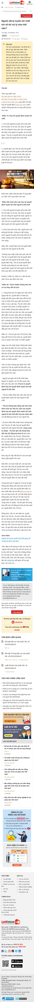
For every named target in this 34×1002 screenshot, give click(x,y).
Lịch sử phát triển (8, 881)
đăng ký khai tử (26, 491)
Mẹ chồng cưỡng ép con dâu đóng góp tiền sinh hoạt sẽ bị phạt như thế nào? (17, 785)
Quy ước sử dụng (8, 905)
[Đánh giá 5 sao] (10, 39)
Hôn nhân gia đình (9, 763)
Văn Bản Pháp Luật (7, 992)
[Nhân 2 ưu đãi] (17, 842)
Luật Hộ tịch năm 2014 (10, 102)
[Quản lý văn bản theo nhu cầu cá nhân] (17, 866)
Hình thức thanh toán (9, 902)
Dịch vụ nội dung (24, 889)
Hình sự (6, 751)
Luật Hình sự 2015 (18, 994)
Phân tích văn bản (24, 881)
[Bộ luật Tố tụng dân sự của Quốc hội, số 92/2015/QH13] (2, 654)
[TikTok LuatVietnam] (13, 951)
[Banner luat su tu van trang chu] (17, 738)
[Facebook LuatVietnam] (3, 951)
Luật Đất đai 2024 (7, 994)
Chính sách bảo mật (9, 907)
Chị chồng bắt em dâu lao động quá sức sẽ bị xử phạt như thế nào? (16, 771)
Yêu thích (17, 39)
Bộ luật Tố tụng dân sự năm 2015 (14, 99)
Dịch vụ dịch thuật (24, 884)
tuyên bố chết (20, 105)
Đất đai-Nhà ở (8, 802)
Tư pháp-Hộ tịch (14, 35)
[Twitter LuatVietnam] (16, 951)
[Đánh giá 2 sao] (4, 39)
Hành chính (8, 660)
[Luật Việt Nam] (17, 2)
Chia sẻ (25, 39)
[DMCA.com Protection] (21, 999)
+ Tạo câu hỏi (26, 16)
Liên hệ (5, 889)
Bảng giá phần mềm (9, 900)
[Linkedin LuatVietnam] (20, 951)
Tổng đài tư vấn (23, 892)
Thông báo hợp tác (9, 915)
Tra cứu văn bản (24, 879)
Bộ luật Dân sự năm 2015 (11, 96)
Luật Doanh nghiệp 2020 (21, 992)
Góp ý (5, 891)
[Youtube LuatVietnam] (26, 627)
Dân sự (7, 648)
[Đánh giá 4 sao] (8, 39)
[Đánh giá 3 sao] (6, 39)
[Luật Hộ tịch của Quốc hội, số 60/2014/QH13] (2, 666)
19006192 (18, 622)
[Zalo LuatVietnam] (6, 951)
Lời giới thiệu (7, 879)
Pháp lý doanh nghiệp (25, 887)
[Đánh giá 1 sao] (2, 39)
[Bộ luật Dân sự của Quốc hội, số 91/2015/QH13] (2, 642)
